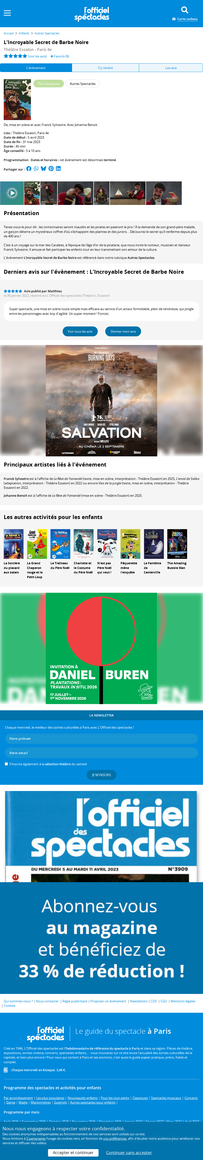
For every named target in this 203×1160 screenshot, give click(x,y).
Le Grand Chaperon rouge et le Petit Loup (35, 570)
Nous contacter (47, 1001)
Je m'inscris (101, 775)
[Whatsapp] (36, 169)
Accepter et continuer (73, 1152)
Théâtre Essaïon (24, 133)
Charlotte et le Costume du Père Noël (83, 568)
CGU (163, 1001)
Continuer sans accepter (129, 1152)
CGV (154, 1001)
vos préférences (115, 1138)
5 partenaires (36, 1138)
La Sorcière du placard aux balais (12, 568)
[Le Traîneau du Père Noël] (60, 543)
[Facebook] (28, 169)
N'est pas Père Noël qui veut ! (104, 568)
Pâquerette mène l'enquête (129, 568)
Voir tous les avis (80, 331)
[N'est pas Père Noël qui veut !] (107, 543)
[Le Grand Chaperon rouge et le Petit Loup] (37, 543)
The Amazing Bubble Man (176, 565)
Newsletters (139, 1001)
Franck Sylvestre (16, 478)
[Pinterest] (51, 169)
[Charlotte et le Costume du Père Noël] (84, 543)
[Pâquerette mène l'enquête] (130, 543)
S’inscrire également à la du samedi (48, 764)
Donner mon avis (123, 331)
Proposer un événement (108, 1001)
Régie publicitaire (74, 1001)
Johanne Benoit (15, 495)
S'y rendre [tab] (105, 68)
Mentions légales (183, 1001)
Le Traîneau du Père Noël (60, 565)
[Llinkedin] (58, 169)
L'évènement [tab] (36, 68)
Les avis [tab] (171, 68)
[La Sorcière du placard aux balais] (14, 543)
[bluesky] (43, 169)
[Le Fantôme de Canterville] (154, 543)
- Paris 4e (28, 49)
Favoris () (61, 56)
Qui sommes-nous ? (18, 1001)
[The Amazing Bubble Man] (177, 543)
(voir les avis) (37, 56)
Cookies (9, 1005)
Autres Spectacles (140, 257)
